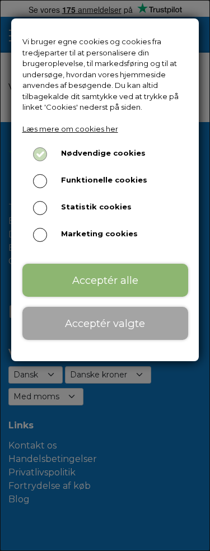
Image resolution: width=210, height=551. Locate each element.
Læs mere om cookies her (70, 128)
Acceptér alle (105, 280)
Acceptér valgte (105, 323)
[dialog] (105, 275)
